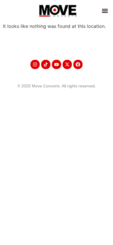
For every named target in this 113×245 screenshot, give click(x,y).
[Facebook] (78, 64)
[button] (105, 10)
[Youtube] (56, 64)
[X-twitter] (67, 64)
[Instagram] (35, 64)
